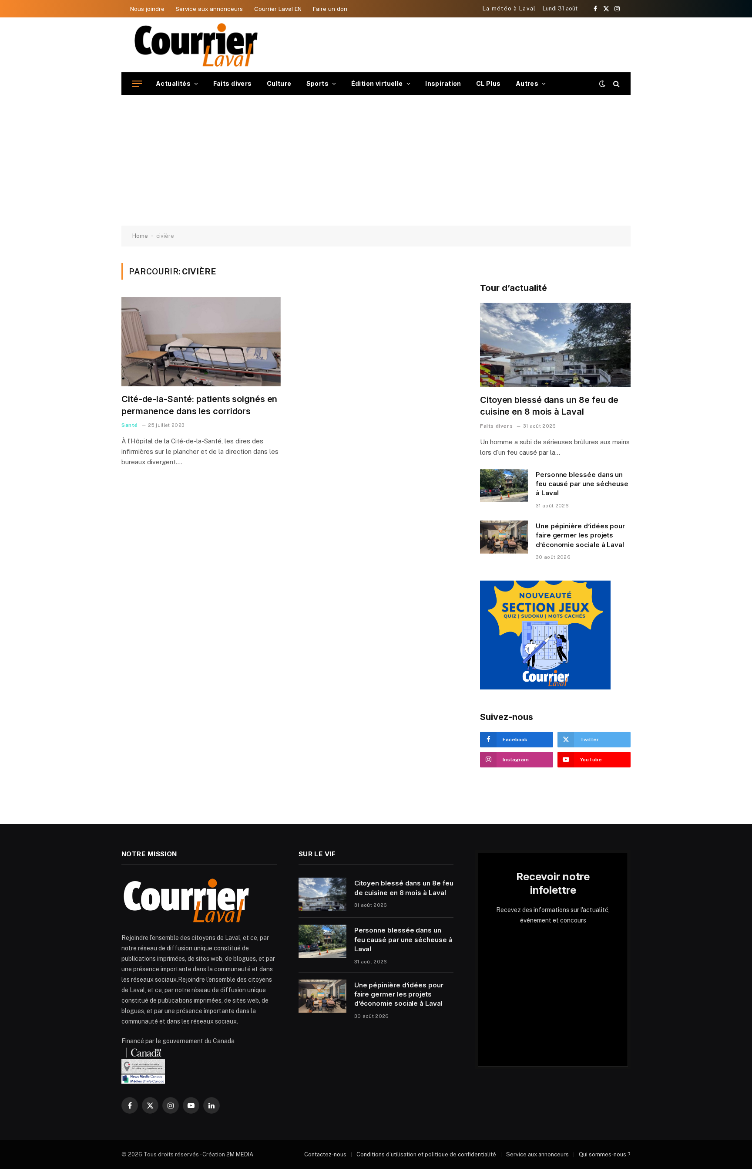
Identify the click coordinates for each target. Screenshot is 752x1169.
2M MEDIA (239, 1154)
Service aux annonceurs (209, 8)
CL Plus (488, 83)
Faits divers (232, 83)
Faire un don (330, 8)
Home (140, 236)
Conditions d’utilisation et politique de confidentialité (426, 1154)
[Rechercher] (615, 84)
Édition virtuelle (377, 83)
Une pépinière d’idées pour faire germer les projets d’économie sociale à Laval (580, 535)
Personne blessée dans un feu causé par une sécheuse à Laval (582, 483)
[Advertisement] (376, 160)
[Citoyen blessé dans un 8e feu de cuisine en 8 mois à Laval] (555, 345)
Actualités (173, 83)
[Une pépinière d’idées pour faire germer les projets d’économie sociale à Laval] (504, 537)
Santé (129, 425)
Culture (279, 83)
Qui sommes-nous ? (605, 1154)
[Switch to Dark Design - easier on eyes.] (602, 83)
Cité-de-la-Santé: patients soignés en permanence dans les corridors (199, 405)
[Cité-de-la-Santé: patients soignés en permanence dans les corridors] (201, 342)
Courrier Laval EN (278, 8)
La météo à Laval (509, 8)
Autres (527, 83)
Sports (317, 83)
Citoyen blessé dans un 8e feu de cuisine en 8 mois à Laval (549, 406)
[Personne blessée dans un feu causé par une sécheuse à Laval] (504, 485)
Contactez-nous (325, 1154)
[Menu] (137, 84)
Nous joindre (147, 8)
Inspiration (443, 83)
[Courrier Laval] (196, 44)
